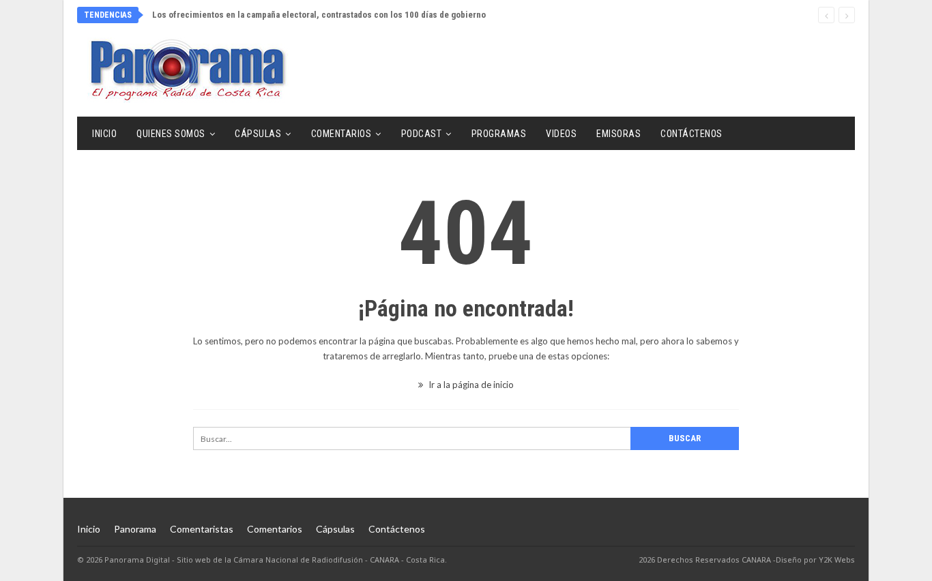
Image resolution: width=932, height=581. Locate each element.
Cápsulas (258, 133)
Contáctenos (691, 133)
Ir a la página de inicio (470, 384)
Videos (561, 133)
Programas (499, 133)
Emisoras (618, 133)
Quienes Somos (170, 133)
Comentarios (341, 133)
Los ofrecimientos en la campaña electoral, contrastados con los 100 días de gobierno (319, 15)
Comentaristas (201, 529)
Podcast (421, 133)
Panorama (135, 529)
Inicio (104, 133)
